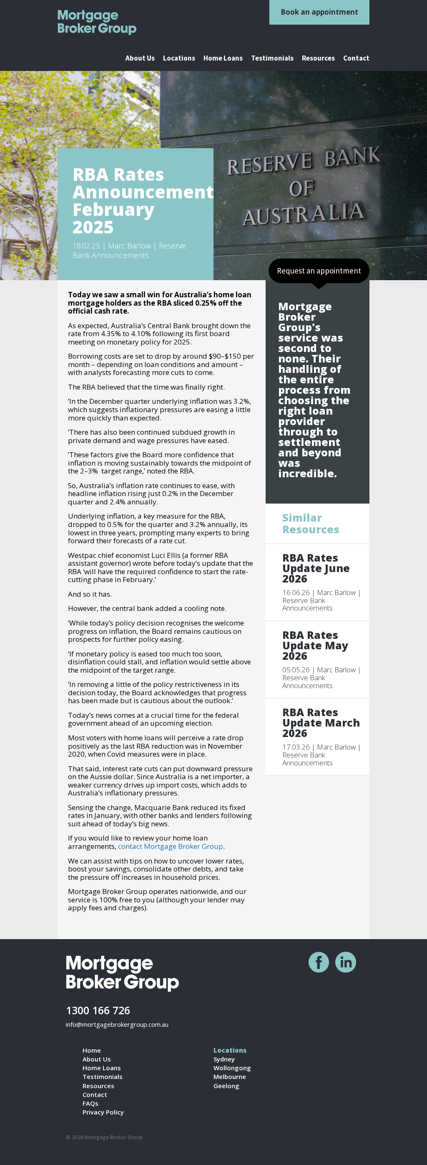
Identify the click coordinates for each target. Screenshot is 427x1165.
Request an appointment (319, 271)
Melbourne (230, 1076)
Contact (356, 58)
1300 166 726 (98, 1009)
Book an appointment (319, 12)
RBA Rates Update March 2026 (321, 722)
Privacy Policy (103, 1112)
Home (92, 1050)
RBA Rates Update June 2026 (316, 568)
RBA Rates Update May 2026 (315, 645)
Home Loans (223, 58)
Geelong (226, 1085)
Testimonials (272, 58)
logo (99, 22)
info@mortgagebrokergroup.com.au (117, 1024)
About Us (140, 58)
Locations (179, 58)
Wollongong (232, 1067)
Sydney (224, 1059)
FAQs (90, 1103)
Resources (318, 58)
